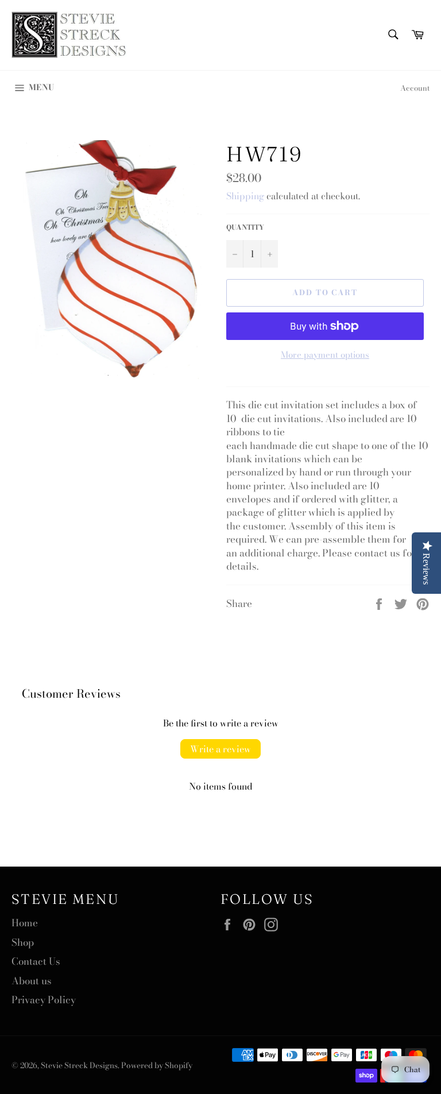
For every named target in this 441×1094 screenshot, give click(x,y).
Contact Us (35, 961)
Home (24, 922)
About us (31, 980)
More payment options (325, 355)
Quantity (245, 228)
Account (415, 88)
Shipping (245, 196)
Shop (22, 942)
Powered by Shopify (156, 1065)
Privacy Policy (43, 999)
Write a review (220, 749)
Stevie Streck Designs (79, 1065)
